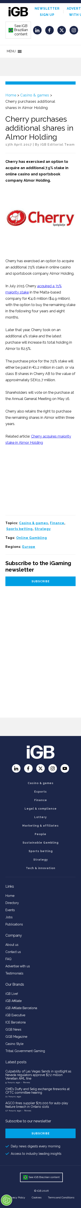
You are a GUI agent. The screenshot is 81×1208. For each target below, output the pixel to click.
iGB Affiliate (13, 1001)
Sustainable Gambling (40, 842)
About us (11, 944)
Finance (57, 523)
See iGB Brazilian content (18, 30)
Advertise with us (17, 966)
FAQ (8, 959)
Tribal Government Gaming (25, 1051)
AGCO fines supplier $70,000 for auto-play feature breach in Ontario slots (36, 1104)
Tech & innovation (40, 868)
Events (10, 910)
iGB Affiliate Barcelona (21, 1008)
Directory (12, 903)
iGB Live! (11, 993)
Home (10, 95)
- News (25, 1082)
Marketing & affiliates (40, 825)
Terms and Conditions (61, 1197)
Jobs (9, 917)
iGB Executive (15, 1015)
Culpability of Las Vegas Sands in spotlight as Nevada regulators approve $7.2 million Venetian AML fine (38, 1075)
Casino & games (34, 95)
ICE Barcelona (15, 1022)
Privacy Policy (17, 1197)
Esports (40, 791)
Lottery (40, 817)
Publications (14, 924)
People (40, 834)
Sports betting (19, 529)
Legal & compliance (41, 808)
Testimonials (14, 973)
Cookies (36, 1197)
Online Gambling (31, 538)
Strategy (43, 529)
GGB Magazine (16, 1036)
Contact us (13, 952)
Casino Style (14, 1044)
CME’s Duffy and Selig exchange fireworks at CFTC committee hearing (37, 1090)
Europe (28, 547)
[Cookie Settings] (6, 1200)
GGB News (13, 1029)
